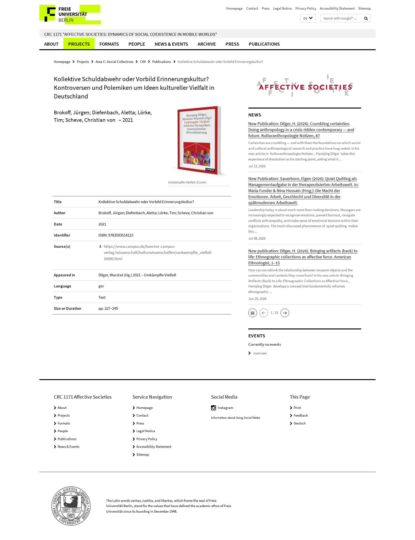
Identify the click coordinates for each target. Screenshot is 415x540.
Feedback (301, 415)
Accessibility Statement (337, 8)
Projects (79, 44)
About (51, 44)
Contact (252, 8)
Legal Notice (282, 8)
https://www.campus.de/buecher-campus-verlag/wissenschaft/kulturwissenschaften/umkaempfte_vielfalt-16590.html (158, 252)
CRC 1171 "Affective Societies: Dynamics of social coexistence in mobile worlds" (130, 34)
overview (260, 353)
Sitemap (364, 8)
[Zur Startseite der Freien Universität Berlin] (79, 14)
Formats (109, 44)
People (136, 44)
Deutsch (300, 423)
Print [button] (297, 407)
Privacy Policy (305, 8)
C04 (143, 61)
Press (265, 8)
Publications (264, 44)
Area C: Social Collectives (114, 61)
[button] (308, 18)
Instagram (225, 407)
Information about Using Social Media (235, 418)
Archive (207, 44)
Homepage (234, 8)
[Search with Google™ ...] (366, 18)
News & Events (171, 44)
